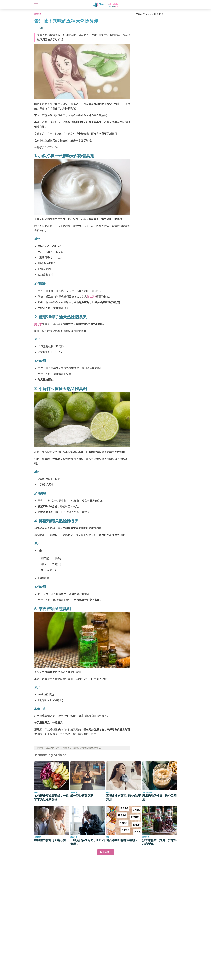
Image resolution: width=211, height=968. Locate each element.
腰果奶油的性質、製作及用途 (159, 797)
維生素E (91, 296)
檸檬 (59, 388)
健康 (108, 792)
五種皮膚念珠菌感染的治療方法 (123, 797)
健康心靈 (73, 837)
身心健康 (73, 792)
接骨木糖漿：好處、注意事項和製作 (159, 842)
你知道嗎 (37, 837)
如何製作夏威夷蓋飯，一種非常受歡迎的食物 (51, 797)
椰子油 (38, 323)
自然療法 (37, 14)
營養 (36, 792)
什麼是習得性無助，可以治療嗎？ (87, 842)
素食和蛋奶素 (147, 792)
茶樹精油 (47, 608)
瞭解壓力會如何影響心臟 (50, 840)
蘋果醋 (57, 521)
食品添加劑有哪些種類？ (122, 840)
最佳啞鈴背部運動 (81, 795)
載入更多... (105, 852)
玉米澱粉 (62, 155)
